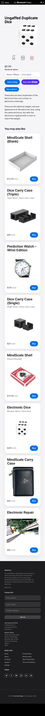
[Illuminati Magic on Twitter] (7, 676)
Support (7, 662)
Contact (7, 665)
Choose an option (11, 69)
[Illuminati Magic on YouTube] (16, 676)
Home (6, 654)
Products (7, 659)
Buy (34, 179)
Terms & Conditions (29, 662)
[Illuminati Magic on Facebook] (11, 676)
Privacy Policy (27, 654)
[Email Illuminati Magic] (31, 676)
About (7, 656)
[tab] (12, 89)
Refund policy (27, 656)
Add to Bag (12, 82)
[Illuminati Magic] (22, 2)
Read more (8, 587)
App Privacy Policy (28, 659)
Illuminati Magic (19, 696)
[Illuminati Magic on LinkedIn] (26, 676)
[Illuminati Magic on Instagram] (21, 676)
